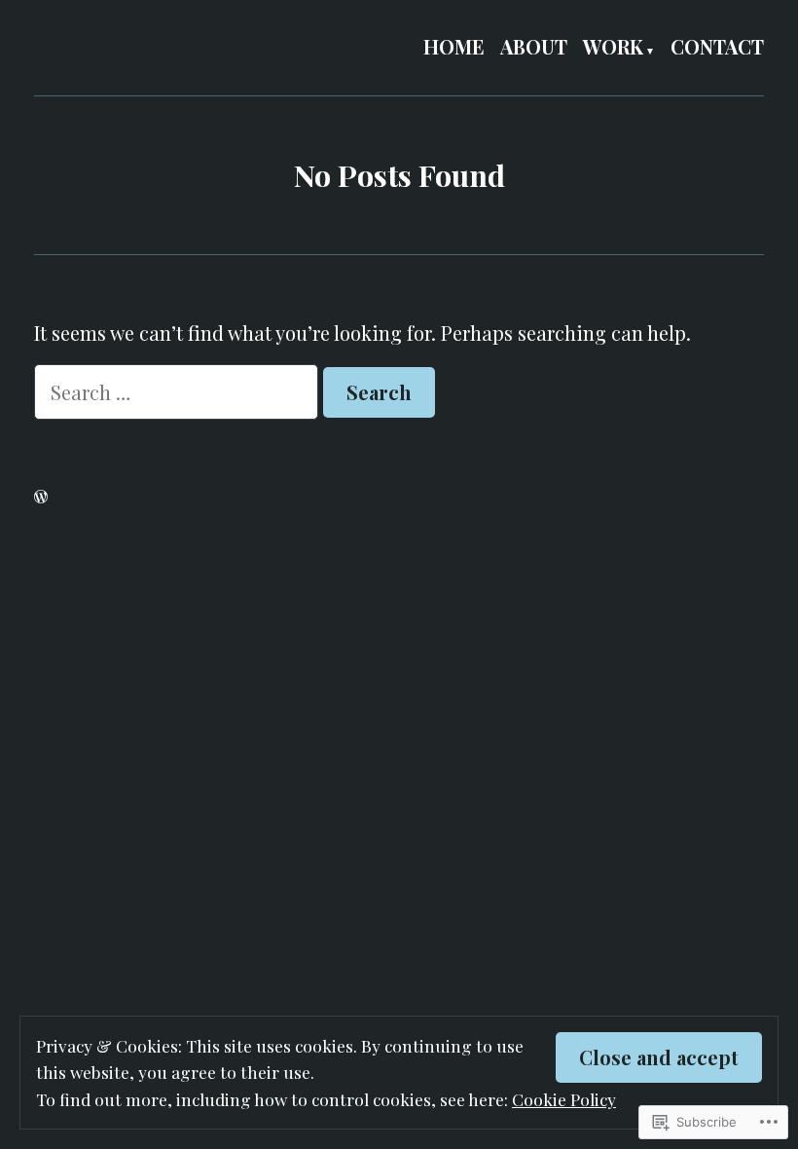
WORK (613, 47)
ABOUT (533, 47)
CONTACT (717, 47)
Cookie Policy (564, 1099)
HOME (454, 47)
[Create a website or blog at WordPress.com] (41, 495)
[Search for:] (178, 392)
